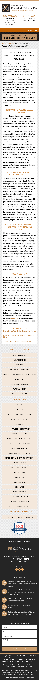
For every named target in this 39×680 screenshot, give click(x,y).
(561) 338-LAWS (10, 16)
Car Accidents (19, 360)
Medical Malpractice (19, 512)
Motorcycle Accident (19, 370)
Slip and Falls (19, 379)
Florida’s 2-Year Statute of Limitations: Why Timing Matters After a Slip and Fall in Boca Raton (22, 592)
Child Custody (19, 472)
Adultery (19, 405)
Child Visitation (19, 482)
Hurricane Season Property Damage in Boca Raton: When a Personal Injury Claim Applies (22, 583)
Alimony (19, 424)
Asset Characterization (19, 453)
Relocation (19, 487)
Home (4, 43)
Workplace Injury (19, 394)
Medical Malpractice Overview (19, 517)
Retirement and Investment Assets (19, 458)
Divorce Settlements (19, 419)
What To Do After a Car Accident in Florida (20, 606)
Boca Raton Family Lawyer (19, 414)
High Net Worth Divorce (19, 443)
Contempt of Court (19, 497)
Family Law (19, 399)
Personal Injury (19, 350)
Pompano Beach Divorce (19, 506)
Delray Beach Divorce (19, 501)
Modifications (19, 492)
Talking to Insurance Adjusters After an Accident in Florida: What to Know (21, 613)
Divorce (19, 410)
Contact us (14, 318)
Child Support (19, 477)
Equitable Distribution (20, 429)
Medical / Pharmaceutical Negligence (19, 374)
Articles (10, 43)
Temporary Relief (19, 434)
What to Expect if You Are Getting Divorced (17, 341)
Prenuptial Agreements (20, 468)
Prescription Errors (19, 384)
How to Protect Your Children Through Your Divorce (19, 331)
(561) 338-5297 (29, 16)
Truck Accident (19, 389)
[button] (19, 30)
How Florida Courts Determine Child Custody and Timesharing (20, 599)
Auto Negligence (19, 355)
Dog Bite (19, 365)
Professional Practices (19, 448)
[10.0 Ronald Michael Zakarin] (19, 534)
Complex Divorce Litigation (19, 439)
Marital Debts (19, 463)
